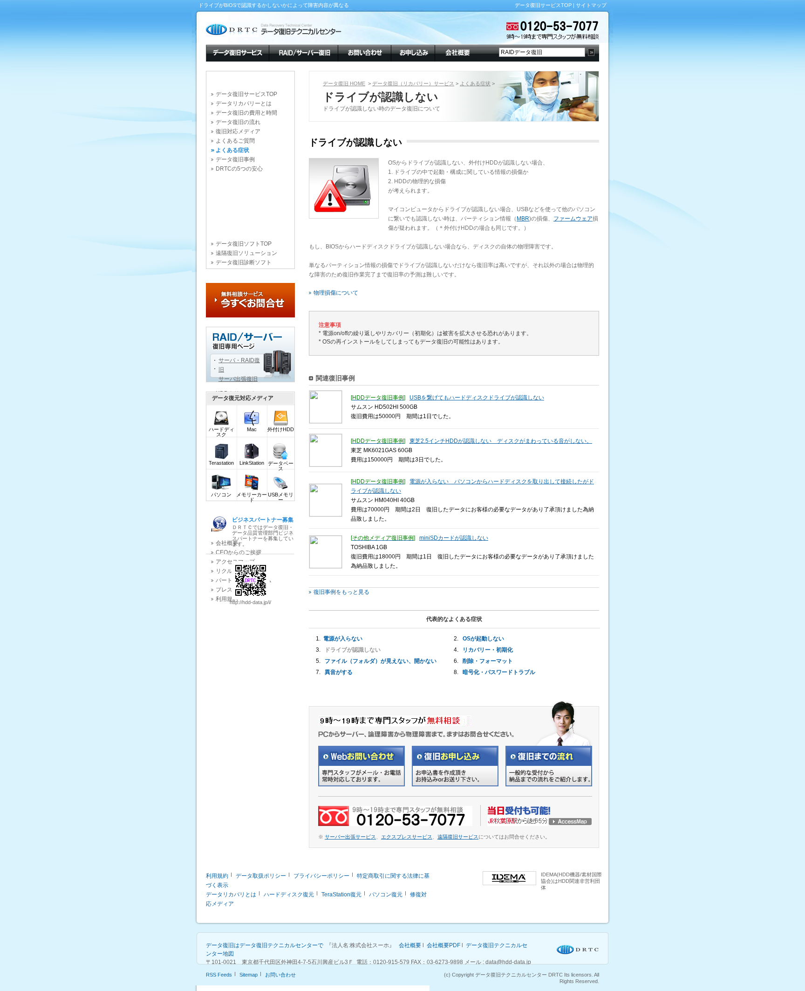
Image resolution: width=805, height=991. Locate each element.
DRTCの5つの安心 (239, 168)
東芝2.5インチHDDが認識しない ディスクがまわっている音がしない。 (500, 441)
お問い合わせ (364, 52)
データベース (280, 466)
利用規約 (217, 876)
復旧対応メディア (238, 131)
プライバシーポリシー (321, 876)
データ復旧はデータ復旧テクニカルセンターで (264, 945)
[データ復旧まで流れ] (548, 784)
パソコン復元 (385, 894)
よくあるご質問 (235, 141)
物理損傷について (336, 292)
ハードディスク (221, 432)
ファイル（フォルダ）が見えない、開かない (381, 661)
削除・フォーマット (488, 661)
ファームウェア (573, 218)
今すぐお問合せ (250, 300)
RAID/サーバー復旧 (303, 52)
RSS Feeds (219, 974)
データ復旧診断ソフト (244, 262)
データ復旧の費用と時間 (246, 113)
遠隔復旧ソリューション (246, 253)
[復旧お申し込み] (455, 784)
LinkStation (251, 463)
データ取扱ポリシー (261, 876)
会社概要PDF (443, 945)
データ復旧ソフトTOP (244, 244)
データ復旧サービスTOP (543, 5)
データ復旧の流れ (238, 122)
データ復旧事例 (235, 159)
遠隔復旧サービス (457, 837)
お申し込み (413, 52)
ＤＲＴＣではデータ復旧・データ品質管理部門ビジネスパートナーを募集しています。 (262, 531)
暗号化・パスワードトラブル (499, 672)
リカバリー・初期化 (488, 650)
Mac (252, 429)
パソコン (221, 494)
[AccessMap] (539, 824)
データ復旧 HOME (344, 83)
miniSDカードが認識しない (453, 538)
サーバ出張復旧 (238, 379)
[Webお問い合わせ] (361, 784)
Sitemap (248, 974)
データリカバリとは (231, 894)
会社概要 (456, 52)
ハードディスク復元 (289, 894)
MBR (523, 218)
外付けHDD (280, 429)
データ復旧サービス (237, 52)
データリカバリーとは (244, 103)
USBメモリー (280, 497)
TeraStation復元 (341, 894)
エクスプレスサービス (406, 837)
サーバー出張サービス (350, 837)
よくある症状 (232, 150)
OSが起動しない (483, 638)
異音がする (339, 672)
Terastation (221, 463)
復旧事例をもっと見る (341, 592)
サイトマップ (591, 5)
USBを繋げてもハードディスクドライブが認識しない (476, 397)
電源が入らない (342, 638)
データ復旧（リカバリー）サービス (413, 83)
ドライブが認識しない (353, 650)
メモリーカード (251, 497)
